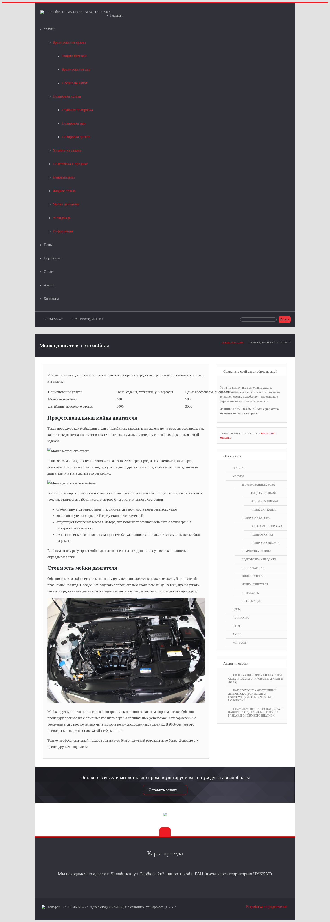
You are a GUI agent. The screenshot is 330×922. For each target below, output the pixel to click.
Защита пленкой (74, 56)
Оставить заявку (163, 790)
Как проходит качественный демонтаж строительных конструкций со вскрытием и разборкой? (252, 695)
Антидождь (61, 218)
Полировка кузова (67, 96)
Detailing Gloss (232, 342)
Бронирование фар (76, 69)
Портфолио (52, 258)
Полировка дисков (76, 137)
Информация (63, 231)
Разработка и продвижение (266, 907)
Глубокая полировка (77, 110)
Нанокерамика (64, 177)
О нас (48, 272)
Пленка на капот (74, 83)
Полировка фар (73, 123)
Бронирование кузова (69, 42)
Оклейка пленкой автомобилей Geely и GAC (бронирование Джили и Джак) (255, 679)
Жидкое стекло (64, 191)
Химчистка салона (67, 150)
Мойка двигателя (66, 204)
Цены (48, 245)
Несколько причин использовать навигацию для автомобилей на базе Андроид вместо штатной (255, 712)
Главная (116, 15)
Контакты (51, 299)
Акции (49, 285)
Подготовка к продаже (70, 164)
